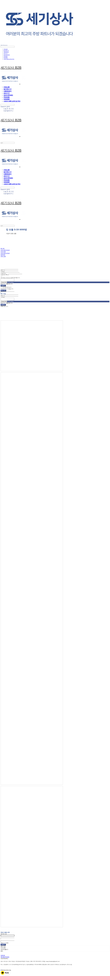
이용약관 (3, 955)
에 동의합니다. (10, 277)
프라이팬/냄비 (7, 55)
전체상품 (5, 49)
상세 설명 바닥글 (5, 253)
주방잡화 (5, 56)
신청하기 (3, 944)
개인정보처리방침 (5, 957)
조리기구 (5, 53)
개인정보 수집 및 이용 (6, 277)
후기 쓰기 (3, 290)
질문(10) (3, 254)
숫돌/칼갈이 (6, 52)
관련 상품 (3, 256)
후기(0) (2, 248)
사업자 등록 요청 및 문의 (9, 59)
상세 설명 (3, 251)
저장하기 (3, 285)
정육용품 (5, 57)
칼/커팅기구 (6, 50)
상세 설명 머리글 (5, 250)
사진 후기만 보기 (6, 287)
